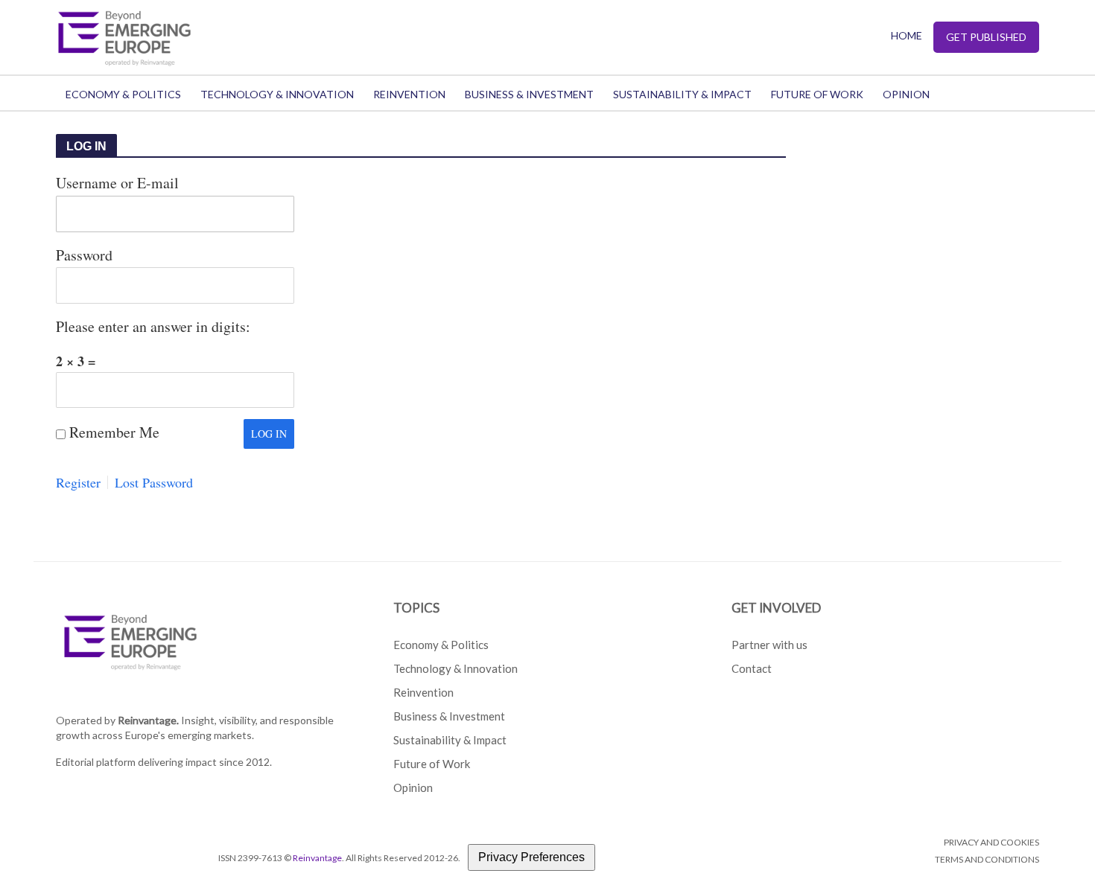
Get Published (986, 37)
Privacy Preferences (531, 857)
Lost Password (154, 482)
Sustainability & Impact (682, 94)
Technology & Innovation (277, 94)
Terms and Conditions (987, 859)
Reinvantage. (148, 720)
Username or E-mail (117, 183)
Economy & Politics (123, 94)
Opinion (906, 94)
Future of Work (817, 94)
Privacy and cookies (991, 842)
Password (84, 255)
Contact (751, 668)
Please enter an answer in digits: (153, 326)
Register (78, 482)
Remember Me (114, 432)
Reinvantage (317, 857)
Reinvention (409, 94)
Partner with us (769, 644)
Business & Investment (529, 94)
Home (906, 35)
